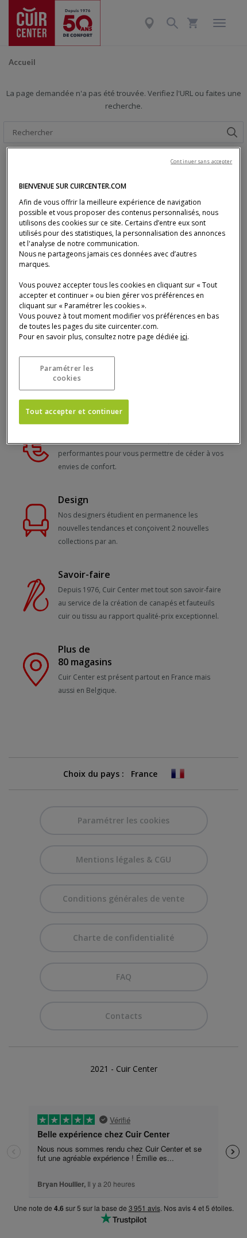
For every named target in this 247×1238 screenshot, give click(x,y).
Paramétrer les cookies (67, 373)
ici (183, 337)
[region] (123, 295)
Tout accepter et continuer (74, 411)
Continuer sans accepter (201, 161)
